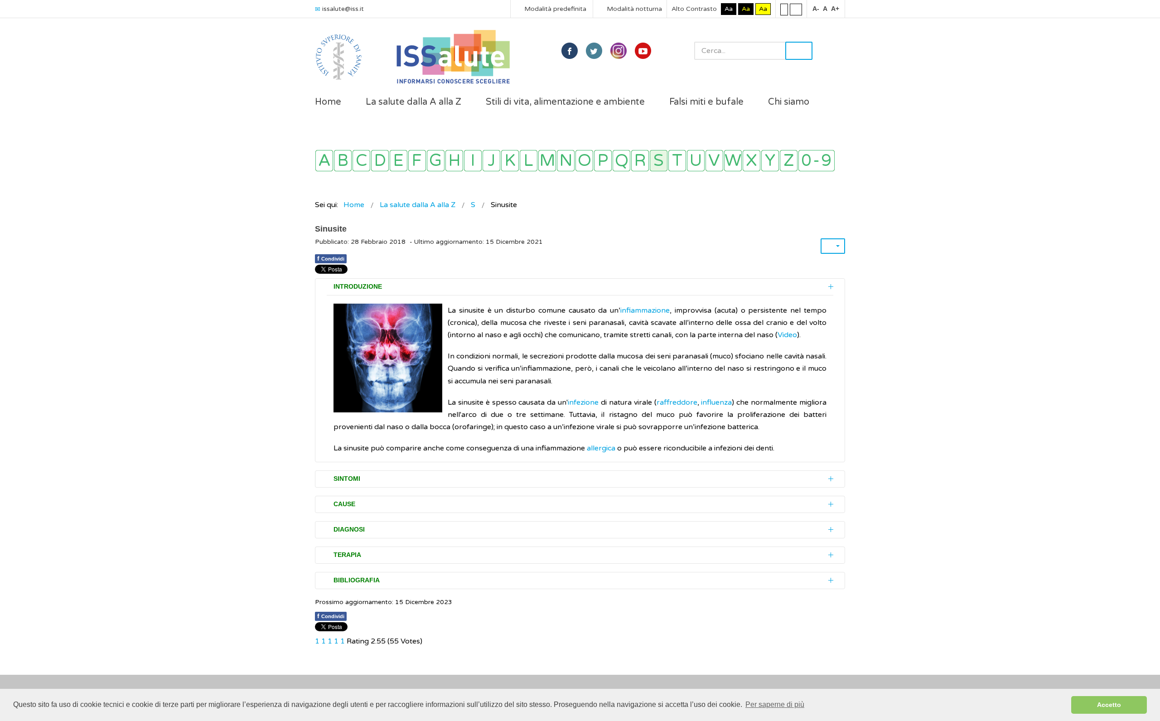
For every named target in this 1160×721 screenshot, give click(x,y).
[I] (473, 161)
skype (643, 51)
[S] (658, 161)
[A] (324, 161)
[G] (435, 161)
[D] (380, 161)
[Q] (621, 161)
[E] (398, 161)
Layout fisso (784, 9)
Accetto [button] (1109, 704)
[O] (584, 161)
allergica (601, 448)
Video (787, 334)
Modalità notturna (633, 9)
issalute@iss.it (343, 9)
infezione (583, 402)
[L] (528, 161)
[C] (361, 161)
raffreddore (677, 402)
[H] (454, 161)
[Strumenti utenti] (833, 246)
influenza (716, 402)
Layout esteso (796, 9)
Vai (798, 51)
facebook (570, 51)
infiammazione (645, 310)
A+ (835, 8)
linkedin (618, 51)
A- (815, 8)
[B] (343, 161)
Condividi (330, 258)
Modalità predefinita (554, 9)
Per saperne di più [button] (774, 704)
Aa (729, 9)
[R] (640, 161)
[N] (565, 161)
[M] (547, 161)
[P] (603, 161)
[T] (677, 161)
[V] (714, 161)
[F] (417, 161)
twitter (594, 51)
